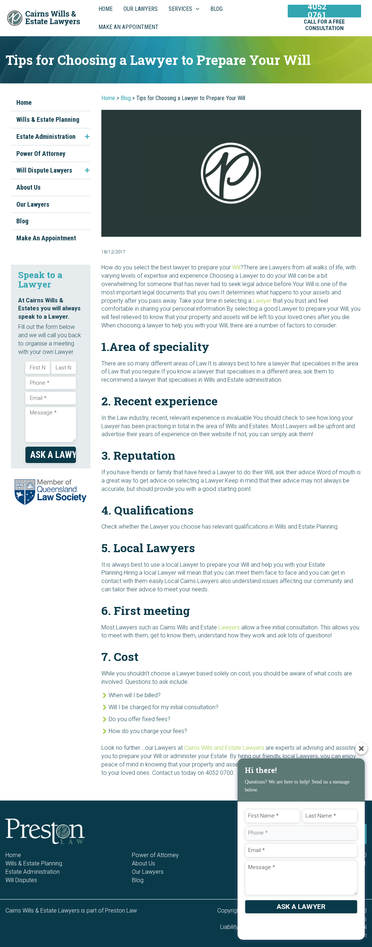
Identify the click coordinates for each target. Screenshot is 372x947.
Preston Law (121, 910)
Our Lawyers (32, 204)
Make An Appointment (46, 238)
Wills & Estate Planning (47, 119)
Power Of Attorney (40, 153)
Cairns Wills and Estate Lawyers (224, 747)
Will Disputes (21, 880)
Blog (22, 221)
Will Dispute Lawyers (44, 170)
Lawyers (229, 627)
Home (24, 102)
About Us (28, 187)
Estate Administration (46, 136)
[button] (195, 9)
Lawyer (262, 300)
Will (236, 267)
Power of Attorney (155, 855)
